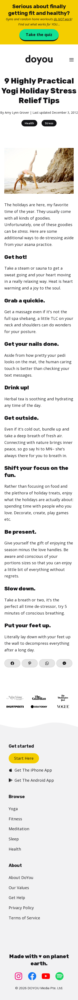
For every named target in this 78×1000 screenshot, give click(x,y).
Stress (49, 123)
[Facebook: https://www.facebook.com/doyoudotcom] (32, 976)
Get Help (17, 897)
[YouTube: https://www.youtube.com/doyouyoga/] (46, 976)
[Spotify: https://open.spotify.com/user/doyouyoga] (59, 976)
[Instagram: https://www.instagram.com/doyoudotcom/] (18, 976)
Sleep (14, 838)
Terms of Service (24, 917)
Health (29, 123)
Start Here (24, 758)
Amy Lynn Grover (17, 112)
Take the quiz (39, 34)
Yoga (13, 808)
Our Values (19, 887)
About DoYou (21, 877)
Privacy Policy (21, 907)
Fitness (15, 818)
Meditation (19, 828)
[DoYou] (38, 60)
